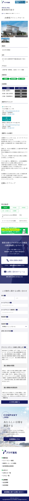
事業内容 (5, 458)
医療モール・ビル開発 (9, 463)
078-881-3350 (11, 114)
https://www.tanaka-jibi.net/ (12, 111)
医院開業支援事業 (8, 466)
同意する (5, 398)
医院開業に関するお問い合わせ (13, 492)
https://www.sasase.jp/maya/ (12, 125)
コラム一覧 (6, 476)
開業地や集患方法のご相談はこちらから (20, 2)
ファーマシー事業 (8, 460)
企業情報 (5, 480)
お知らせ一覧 (7, 473)
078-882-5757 (11, 128)
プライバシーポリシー (14, 498)
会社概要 (5, 482)
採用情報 (5, 485)
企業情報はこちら (14, 439)
